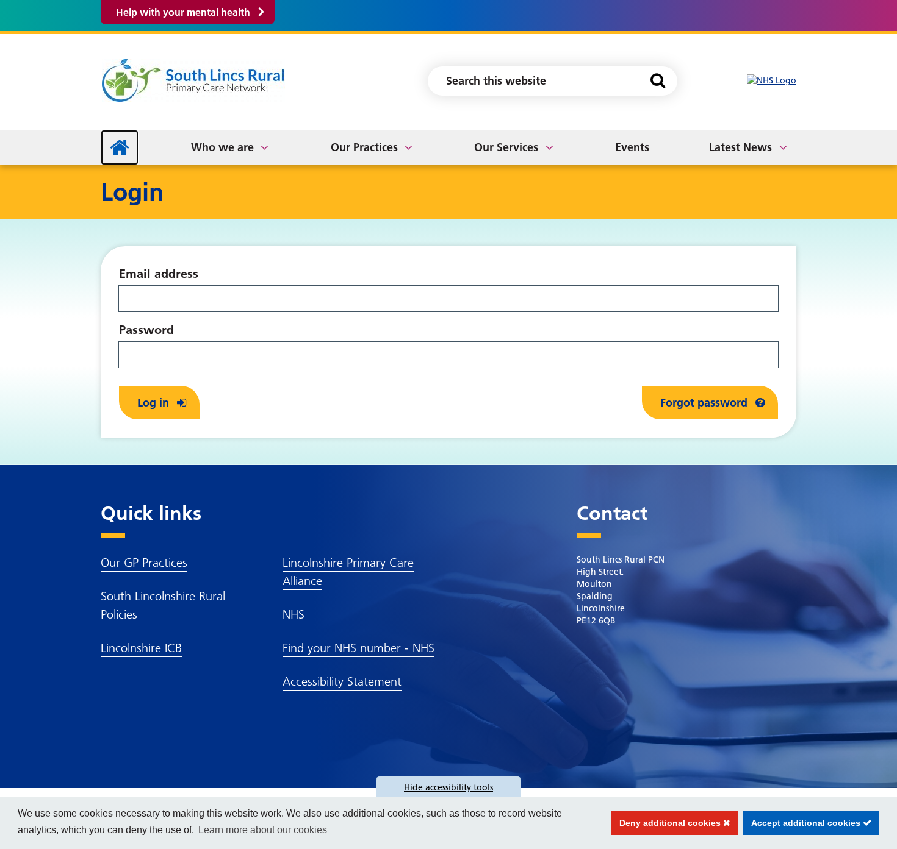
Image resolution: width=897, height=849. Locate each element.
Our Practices (364, 147)
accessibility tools (448, 787)
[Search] (657, 81)
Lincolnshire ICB (141, 648)
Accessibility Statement (342, 681)
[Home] (120, 147)
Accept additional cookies (803, 823)
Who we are (222, 147)
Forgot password (705, 403)
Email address (158, 273)
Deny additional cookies (667, 823)
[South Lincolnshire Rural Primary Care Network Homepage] (193, 80)
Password (146, 329)
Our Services (506, 147)
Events (632, 147)
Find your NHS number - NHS (358, 648)
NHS (293, 614)
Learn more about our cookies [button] (262, 830)
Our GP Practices (144, 562)
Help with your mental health (183, 12)
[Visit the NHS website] (771, 80)
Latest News (740, 147)
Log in (154, 403)
